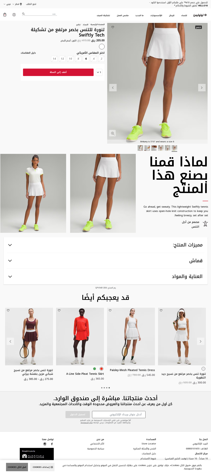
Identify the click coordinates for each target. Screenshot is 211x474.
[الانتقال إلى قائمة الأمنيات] (112, 27)
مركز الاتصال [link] (201, 454)
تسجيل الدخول (77, 414)
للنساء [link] (184, 15)
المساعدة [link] (151, 439)
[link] (37, 454)
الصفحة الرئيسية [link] (98, 24)
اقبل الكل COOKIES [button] (17, 467)
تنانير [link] (78, 24)
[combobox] (39, 14)
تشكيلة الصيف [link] (103, 15)
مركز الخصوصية (87, 422)
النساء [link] (85, 24)
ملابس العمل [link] (123, 15)
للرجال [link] (171, 15)
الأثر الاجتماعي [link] (97, 444)
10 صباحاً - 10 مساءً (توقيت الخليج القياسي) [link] (186, 459)
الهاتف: (197, 449)
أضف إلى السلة (58, 72)
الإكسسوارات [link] (156, 15)
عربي (8, 4)
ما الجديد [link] (139, 15)
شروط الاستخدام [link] (148, 459)
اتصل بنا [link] (203, 439)
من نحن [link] (100, 439)
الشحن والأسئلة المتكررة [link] (144, 449)
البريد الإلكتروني (200, 444)
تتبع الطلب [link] (31, 4)
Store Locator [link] (149, 444)
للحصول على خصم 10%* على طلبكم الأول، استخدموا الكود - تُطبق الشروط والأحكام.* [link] (178, 4)
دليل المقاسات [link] (28, 53)
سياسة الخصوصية (95, 449)
